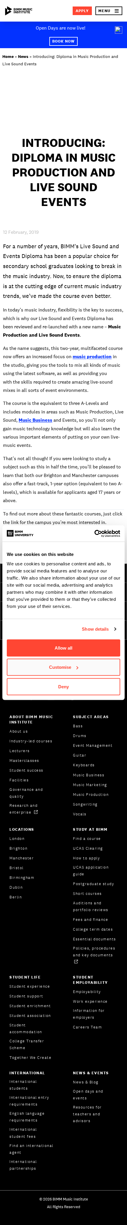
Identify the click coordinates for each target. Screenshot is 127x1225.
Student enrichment (30, 1005)
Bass (78, 725)
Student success (26, 770)
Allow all (63, 647)
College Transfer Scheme (26, 1044)
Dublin (16, 887)
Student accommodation (25, 1028)
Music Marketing (90, 784)
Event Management (93, 745)
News (23, 56)
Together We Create (30, 1057)
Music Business (35, 420)
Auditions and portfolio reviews (90, 906)
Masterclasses (24, 760)
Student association (30, 1015)
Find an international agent (31, 1149)
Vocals (79, 814)
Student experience (29, 986)
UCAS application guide (91, 871)
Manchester (21, 858)
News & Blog (86, 1082)
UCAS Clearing (88, 848)
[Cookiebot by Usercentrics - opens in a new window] (94, 533)
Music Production (91, 794)
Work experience (90, 1001)
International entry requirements (29, 1101)
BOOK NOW (63, 41)
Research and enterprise (23, 809)
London (17, 838)
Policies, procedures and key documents (94, 952)
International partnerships (23, 1165)
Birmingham (21, 877)
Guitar (79, 755)
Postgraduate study (93, 883)
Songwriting (85, 804)
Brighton (18, 848)
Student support (26, 996)
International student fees (23, 1133)
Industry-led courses (30, 741)
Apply (82, 10)
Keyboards (84, 765)
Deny (63, 686)
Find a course (87, 838)
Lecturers (19, 750)
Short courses (87, 893)
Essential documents (94, 939)
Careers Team (87, 1027)
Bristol (16, 867)
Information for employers (89, 1014)
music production (92, 356)
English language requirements (27, 1117)
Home (8, 56)
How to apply (86, 858)
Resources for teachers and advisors (87, 1114)
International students (23, 1085)
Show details (95, 629)
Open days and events (88, 1095)
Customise (60, 667)
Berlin (15, 897)
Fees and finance (90, 919)
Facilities (19, 780)
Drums (80, 735)
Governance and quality (26, 793)
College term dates (93, 929)
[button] (108, 11)
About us (18, 731)
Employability (87, 991)
